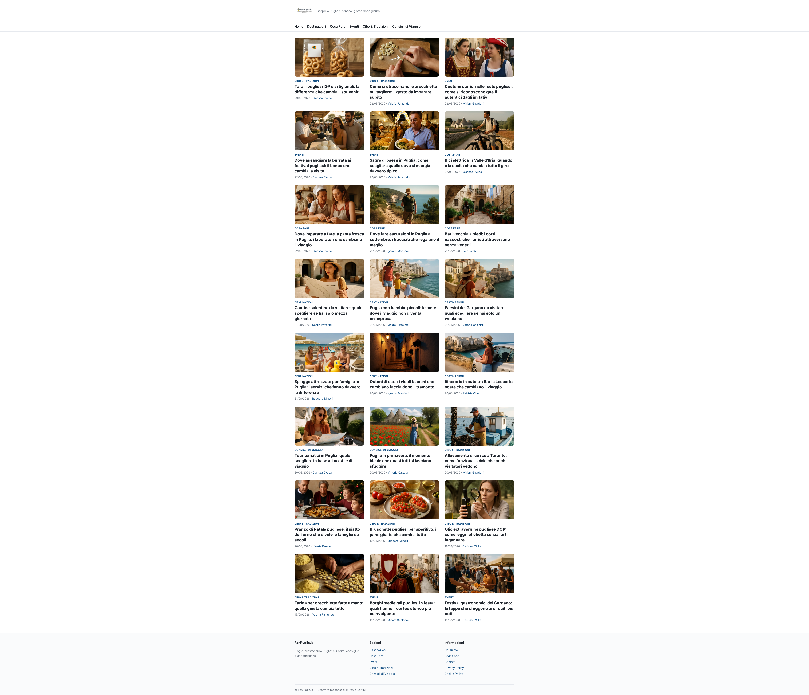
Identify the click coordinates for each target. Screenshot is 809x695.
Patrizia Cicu (470, 251)
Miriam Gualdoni (473, 103)
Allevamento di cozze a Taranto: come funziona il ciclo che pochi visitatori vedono (476, 461)
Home (299, 26)
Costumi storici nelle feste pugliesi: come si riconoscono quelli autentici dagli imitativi (479, 92)
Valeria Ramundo (399, 103)
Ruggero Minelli (322, 398)
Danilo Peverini (322, 324)
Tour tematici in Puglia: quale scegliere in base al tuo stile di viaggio (323, 461)
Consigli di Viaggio (406, 26)
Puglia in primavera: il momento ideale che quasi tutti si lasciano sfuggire (400, 461)
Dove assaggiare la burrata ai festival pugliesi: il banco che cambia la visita (323, 165)
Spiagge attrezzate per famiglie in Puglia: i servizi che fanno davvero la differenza (328, 387)
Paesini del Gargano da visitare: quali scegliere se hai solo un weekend (475, 313)
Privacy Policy (454, 668)
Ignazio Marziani (398, 251)
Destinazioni (316, 26)
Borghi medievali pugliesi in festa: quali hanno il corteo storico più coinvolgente (402, 608)
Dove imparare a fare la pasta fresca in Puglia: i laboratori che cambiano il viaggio (329, 239)
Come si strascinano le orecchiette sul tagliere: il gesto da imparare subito (403, 92)
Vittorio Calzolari (473, 324)
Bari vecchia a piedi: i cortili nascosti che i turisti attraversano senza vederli (477, 239)
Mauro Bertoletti (398, 324)
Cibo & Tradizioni (375, 26)
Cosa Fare (338, 26)
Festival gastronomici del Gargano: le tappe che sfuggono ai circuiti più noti (479, 608)
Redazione (452, 656)
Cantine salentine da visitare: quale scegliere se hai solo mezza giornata (328, 313)
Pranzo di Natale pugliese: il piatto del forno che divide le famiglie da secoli (327, 534)
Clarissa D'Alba (322, 98)
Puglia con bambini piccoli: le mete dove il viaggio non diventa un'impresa (403, 313)
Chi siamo (451, 650)
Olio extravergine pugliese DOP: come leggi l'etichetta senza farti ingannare (476, 534)
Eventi (354, 26)
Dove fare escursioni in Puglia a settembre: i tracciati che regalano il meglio (404, 239)
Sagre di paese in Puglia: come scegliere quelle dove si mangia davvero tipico (400, 165)
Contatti (450, 662)
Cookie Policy (454, 673)
